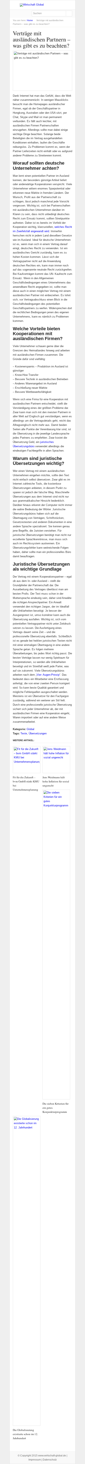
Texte (23, 733)
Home (30, 20)
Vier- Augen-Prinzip (48, 674)
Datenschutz (50, 1459)
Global (30, 729)
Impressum (34, 1459)
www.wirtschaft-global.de (52, 1455)
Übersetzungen (38, 733)
